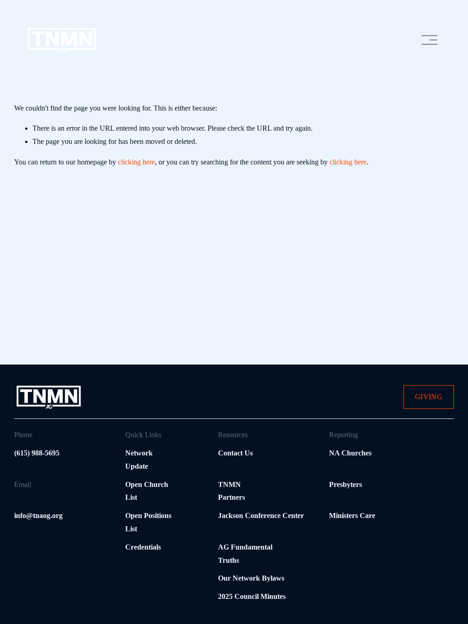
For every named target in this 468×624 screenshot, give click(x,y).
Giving (428, 397)
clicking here (136, 162)
